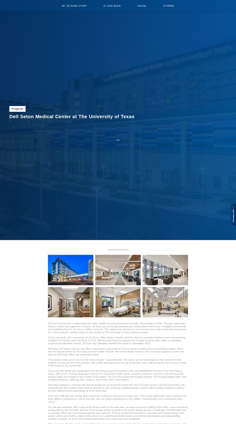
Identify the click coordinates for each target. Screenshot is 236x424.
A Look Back (112, 6)
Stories (168, 6)
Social (142, 6)
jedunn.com (234, 215)
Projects (17, 108)
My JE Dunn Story (74, 6)
